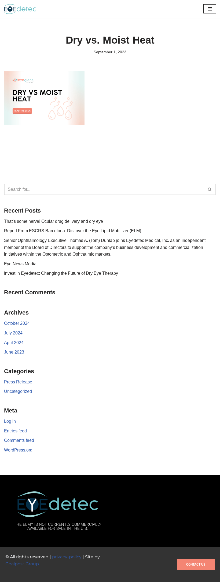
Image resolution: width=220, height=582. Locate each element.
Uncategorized (18, 391)
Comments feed (19, 440)
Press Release (18, 382)
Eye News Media (20, 264)
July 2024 (13, 333)
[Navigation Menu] (209, 8)
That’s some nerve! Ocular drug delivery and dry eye (53, 221)
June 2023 (14, 352)
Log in (10, 421)
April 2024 (14, 342)
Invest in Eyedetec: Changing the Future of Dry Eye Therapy (61, 273)
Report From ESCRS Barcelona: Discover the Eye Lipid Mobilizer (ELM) (72, 230)
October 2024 (17, 323)
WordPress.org (18, 450)
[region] (70, 543)
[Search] (210, 189)
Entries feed (15, 431)
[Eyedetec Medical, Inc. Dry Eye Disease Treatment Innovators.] (20, 9)
